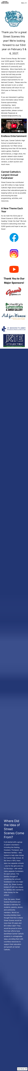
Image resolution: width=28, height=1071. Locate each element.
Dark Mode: (21, 1069)
